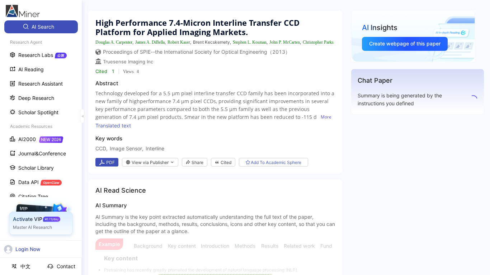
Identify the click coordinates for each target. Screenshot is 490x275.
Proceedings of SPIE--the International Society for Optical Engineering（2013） (196, 52)
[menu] (40, 133)
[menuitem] (41, 26)
